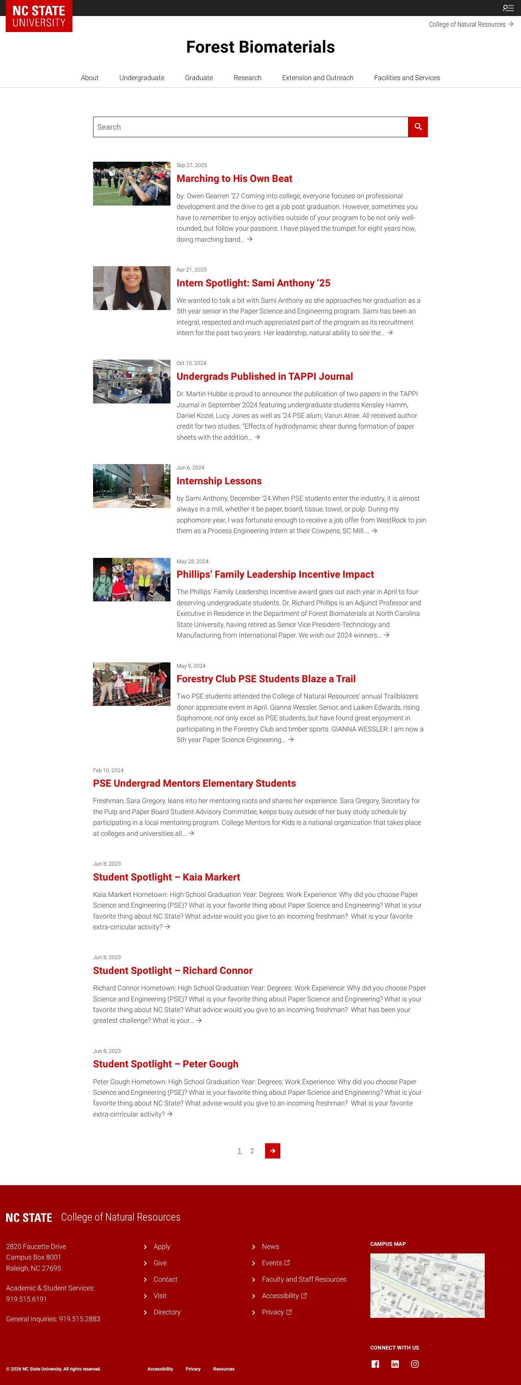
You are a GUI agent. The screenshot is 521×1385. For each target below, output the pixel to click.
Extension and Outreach (318, 78)
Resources (224, 1369)
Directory (167, 1312)
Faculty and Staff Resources (304, 1279)
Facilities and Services (407, 78)
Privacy (193, 1369)
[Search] (418, 127)
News (270, 1246)
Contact (166, 1279)
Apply (162, 1246)
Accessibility (160, 1369)
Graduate (199, 78)
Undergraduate (141, 78)
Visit (160, 1296)
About (90, 78)
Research (248, 78)
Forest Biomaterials (260, 47)
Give (160, 1263)
